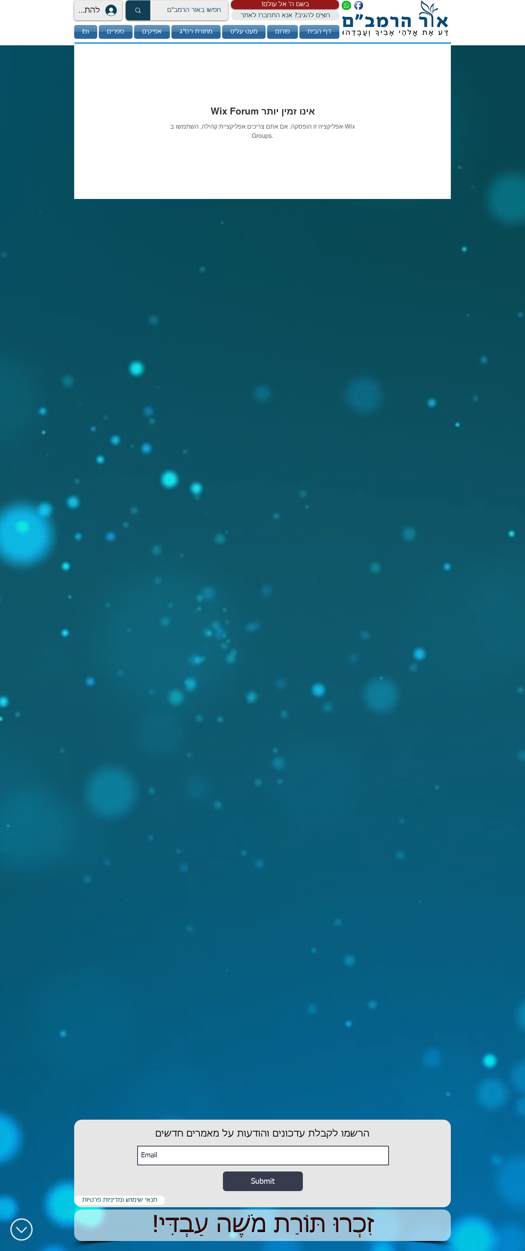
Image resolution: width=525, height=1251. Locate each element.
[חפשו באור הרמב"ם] (138, 10)
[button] (285, 4)
